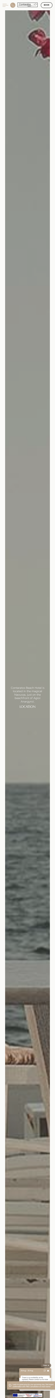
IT (22, 17)
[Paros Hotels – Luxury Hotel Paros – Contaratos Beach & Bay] (28, 4)
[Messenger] (44, 1370)
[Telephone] (13, 5)
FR (25, 17)
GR (32, 17)
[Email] (48, 1370)
